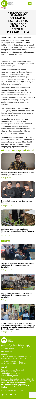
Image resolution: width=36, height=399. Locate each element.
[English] (5, 8)
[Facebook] (2, 394)
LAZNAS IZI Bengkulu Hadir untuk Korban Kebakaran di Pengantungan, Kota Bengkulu (17, 265)
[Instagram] (15, 394)
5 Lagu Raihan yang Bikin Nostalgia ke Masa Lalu (16, 202)
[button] (30, 3)
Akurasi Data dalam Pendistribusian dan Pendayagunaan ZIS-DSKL (17, 174)
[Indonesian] (2, 8)
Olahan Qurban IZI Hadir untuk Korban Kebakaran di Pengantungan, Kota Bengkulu (16, 295)
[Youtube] (11, 394)
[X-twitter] (6, 394)
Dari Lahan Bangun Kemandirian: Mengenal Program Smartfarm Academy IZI (18, 231)
